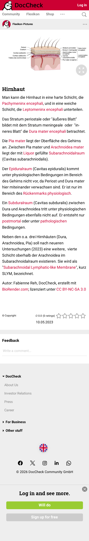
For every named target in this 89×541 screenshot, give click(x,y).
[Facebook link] (20, 463)
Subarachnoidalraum (67, 153)
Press (8, 402)
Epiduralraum (20, 168)
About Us (11, 385)
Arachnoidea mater (67, 147)
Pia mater (17, 141)
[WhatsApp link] (68, 463)
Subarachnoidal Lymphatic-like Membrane (39, 267)
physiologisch (59, 193)
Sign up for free (44, 517)
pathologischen (53, 221)
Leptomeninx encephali (43, 109)
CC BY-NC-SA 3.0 (71, 289)
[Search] (83, 14)
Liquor (28, 153)
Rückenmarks (35, 193)
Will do (45, 505)
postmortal (11, 221)
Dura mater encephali (47, 131)
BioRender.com (15, 289)
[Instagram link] (44, 463)
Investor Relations (18, 393)
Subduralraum (20, 202)
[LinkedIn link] (56, 463)
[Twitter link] (32, 463)
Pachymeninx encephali (22, 103)
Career (9, 410)
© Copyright (9, 315)
